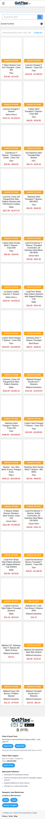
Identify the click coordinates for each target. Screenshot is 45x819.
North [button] (6, 800)
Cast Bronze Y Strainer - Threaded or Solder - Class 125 (11, 155)
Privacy (4, 816)
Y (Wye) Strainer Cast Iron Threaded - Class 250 (11, 67)
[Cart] (42, 3)
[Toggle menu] (3, 3)
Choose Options (11, 61)
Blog (15, 816)
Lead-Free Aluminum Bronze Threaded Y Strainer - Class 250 (34, 562)
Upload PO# (20, 746)
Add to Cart (33, 601)
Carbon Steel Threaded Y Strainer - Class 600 (34, 111)
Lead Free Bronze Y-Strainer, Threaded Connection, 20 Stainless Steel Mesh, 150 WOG (33, 248)
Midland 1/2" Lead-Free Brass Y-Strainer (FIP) (34, 608)
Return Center (8, 765)
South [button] (14, 800)
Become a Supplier (10, 805)
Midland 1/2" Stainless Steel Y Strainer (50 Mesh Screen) (11, 647)
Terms (11, 816)
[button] (41, 24)
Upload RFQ (8, 746)
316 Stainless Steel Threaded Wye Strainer (33, 155)
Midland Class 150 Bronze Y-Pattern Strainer (11, 693)
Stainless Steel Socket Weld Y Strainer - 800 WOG (33, 469)
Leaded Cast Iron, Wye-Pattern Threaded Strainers (11, 608)
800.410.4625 (11, 761)
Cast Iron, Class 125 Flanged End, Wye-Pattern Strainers (11, 381)
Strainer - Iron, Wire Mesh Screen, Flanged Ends (11, 469)
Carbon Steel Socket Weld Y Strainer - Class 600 (11, 245)
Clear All (38, 33)
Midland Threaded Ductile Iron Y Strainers (34, 693)
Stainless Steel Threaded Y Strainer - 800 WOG (34, 199)
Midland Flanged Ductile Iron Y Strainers (34, 381)
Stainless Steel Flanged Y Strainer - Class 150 (11, 425)
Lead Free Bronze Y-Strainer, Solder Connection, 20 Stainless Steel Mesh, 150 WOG (33, 516)
